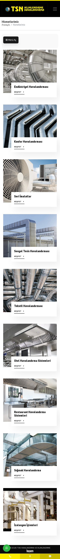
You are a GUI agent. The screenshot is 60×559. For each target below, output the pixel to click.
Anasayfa (6, 25)
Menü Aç (12, 40)
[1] (55, 9)
